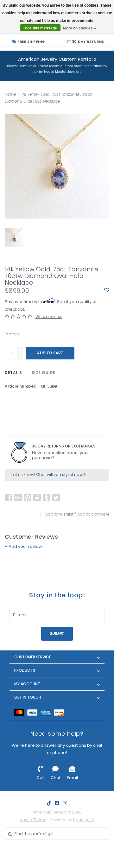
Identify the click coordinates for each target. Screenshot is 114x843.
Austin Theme (33, 819)
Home (10, 94)
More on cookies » (79, 28)
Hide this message (40, 28)
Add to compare (93, 514)
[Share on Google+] (18, 497)
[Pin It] (27, 497)
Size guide (43, 372)
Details (13, 372)
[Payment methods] (20, 712)
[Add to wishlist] (106, 291)
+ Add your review (23, 546)
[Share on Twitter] (56, 497)
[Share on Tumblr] (46, 497)
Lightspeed (83, 819)
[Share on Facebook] (8, 497)
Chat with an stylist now (60, 474)
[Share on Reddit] (37, 497)
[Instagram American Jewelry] (64, 803)
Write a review (48, 316)
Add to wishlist (59, 514)
